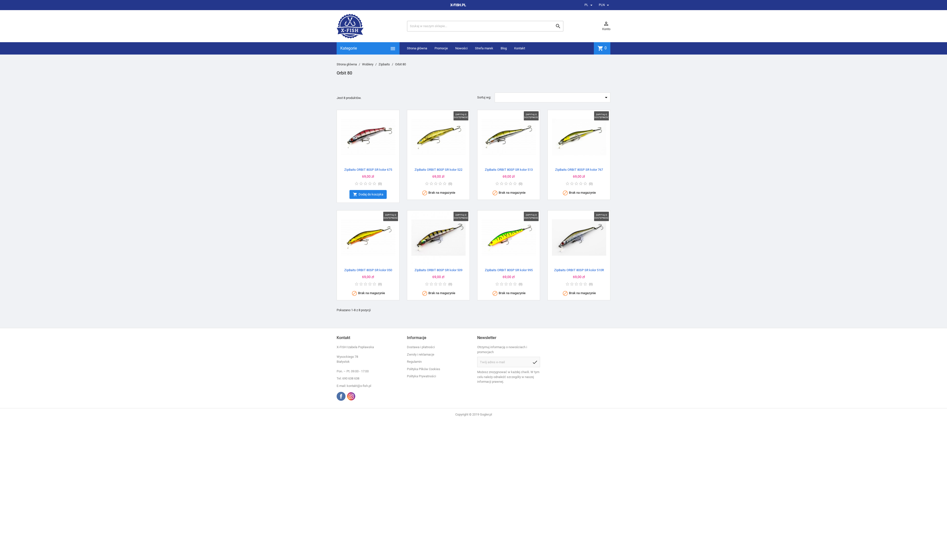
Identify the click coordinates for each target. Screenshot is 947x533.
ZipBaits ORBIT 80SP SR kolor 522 (438, 169)
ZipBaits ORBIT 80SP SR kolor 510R (579, 270)
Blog (504, 48)
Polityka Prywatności (421, 376)
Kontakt (519, 48)
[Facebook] (341, 396)
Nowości (461, 48)
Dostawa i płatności (421, 347)
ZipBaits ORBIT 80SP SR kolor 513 (509, 169)
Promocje (441, 48)
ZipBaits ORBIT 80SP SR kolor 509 (438, 270)
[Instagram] (351, 396)
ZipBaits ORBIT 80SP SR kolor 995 (509, 270)
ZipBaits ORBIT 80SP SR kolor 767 (579, 169)
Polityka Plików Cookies (423, 369)
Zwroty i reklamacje (420, 354)
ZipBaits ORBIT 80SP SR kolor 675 (368, 169)
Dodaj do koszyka (368, 194)
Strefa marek (484, 48)
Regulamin (414, 361)
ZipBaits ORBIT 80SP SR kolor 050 (368, 270)
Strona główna (417, 48)
